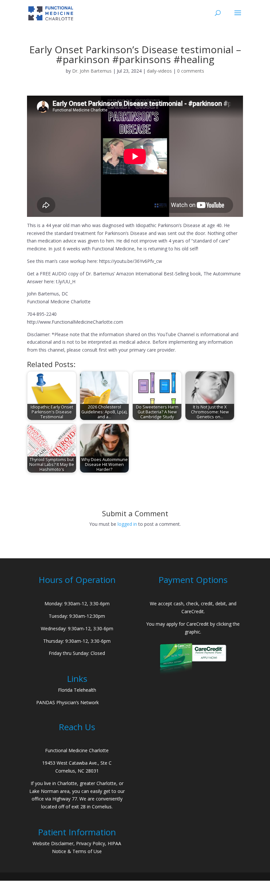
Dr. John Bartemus (92, 71)
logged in (127, 524)
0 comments (190, 71)
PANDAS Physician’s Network (67, 702)
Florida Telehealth (77, 690)
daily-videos (159, 71)
